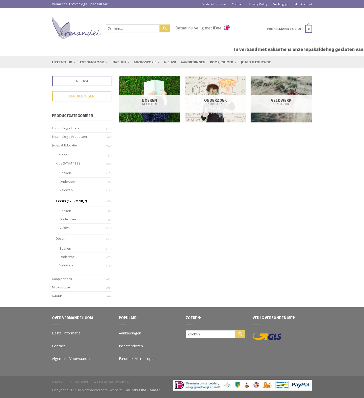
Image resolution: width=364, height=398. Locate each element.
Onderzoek (68, 181)
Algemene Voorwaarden (71, 358)
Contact (237, 4)
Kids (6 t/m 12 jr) (68, 163)
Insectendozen (131, 346)
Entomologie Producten (69, 136)
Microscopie (145, 62)
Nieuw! (170, 62)
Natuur (119, 62)
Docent (61, 238)
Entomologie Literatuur (69, 128)
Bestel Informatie (66, 333)
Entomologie (92, 62)
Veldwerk (66, 190)
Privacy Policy (258, 4)
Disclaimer (82, 382)
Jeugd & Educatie (256, 62)
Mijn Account (303, 4)
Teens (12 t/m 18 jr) (71, 201)
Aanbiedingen (193, 62)
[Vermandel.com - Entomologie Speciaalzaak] (76, 26)
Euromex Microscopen (137, 358)
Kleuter (61, 155)
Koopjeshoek (221, 62)
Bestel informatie (214, 4)
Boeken (65, 173)
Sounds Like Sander (142, 390)
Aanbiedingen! (81, 96)
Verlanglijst (280, 4)
